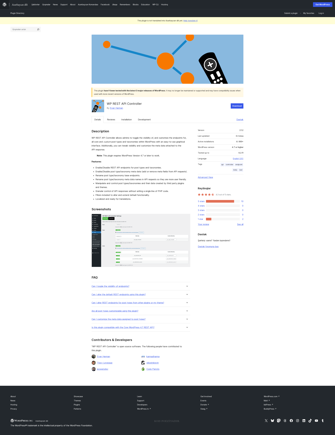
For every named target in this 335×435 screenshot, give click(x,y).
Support (140, 400)
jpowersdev (102, 369)
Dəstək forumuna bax (208, 246)
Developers (142, 405)
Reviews (111, 119)
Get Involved (206, 396)
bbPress (268, 405)
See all (240, 224)
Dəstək (239, 119)
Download (237, 106)
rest (240, 170)
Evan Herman (116, 108)
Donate (204, 405)
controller (229, 165)
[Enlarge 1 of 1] (186, 217)
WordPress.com (272, 396)
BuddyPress (270, 409)
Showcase (78, 396)
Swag (204, 409)
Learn (139, 396)
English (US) (238, 158)
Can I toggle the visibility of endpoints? (110, 286)
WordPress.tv (144, 409)
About (13, 396)
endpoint (238, 165)
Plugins (77, 405)
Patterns (77, 409)
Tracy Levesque (104, 362)
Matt (267, 400)
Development (144, 119)
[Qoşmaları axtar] (38, 29)
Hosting (13, 405)
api (222, 165)
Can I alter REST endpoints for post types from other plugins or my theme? (128, 302)
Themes (77, 400)
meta (235, 170)
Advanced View (205, 177)
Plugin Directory (17, 13)
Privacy (13, 409)
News (12, 400)
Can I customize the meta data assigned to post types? (119, 319)
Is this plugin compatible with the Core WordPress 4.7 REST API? (123, 327)
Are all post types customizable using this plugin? (115, 311)
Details (97, 119)
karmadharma (153, 356)
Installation (126, 119)
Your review (203, 224)
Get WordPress (323, 4)
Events (203, 400)
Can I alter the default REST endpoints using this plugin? (119, 294)
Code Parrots (152, 369)
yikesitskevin (152, 362)
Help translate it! (190, 20)
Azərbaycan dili (41, 421)
